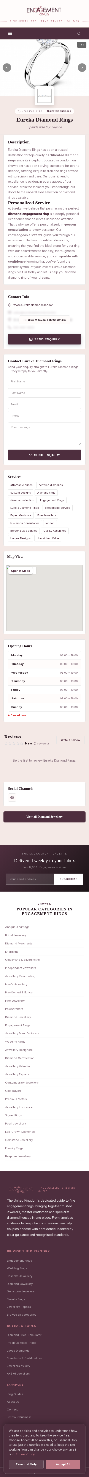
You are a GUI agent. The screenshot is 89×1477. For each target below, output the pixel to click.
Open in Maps (20, 570)
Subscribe (69, 879)
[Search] (79, 33)
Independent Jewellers (20, 968)
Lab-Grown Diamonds (20, 1131)
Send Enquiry (47, 339)
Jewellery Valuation (18, 1066)
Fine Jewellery (46, 515)
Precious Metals (16, 1099)
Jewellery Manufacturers (22, 1033)
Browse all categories (21, 1314)
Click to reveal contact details (47, 320)
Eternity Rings (14, 1148)
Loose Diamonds (18, 1350)
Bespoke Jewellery (18, 1156)
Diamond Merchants (18, 943)
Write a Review (70, 740)
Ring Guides (15, 1394)
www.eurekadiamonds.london (33, 305)
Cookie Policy (24, 1454)
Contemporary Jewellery (21, 1082)
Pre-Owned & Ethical (19, 992)
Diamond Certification (20, 1058)
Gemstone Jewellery (19, 1140)
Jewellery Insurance (19, 1107)
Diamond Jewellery (18, 1017)
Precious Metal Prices (21, 1342)
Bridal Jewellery (16, 935)
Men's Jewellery (16, 984)
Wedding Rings (15, 1041)
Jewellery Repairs (17, 1074)
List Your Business (19, 1417)
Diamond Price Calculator (24, 1335)
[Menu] (10, 33)
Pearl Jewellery (15, 1123)
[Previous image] (7, 67)
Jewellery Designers (19, 1049)
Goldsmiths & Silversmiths (22, 959)
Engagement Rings (52, 500)
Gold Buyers (13, 1090)
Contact (12, 1409)
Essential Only (26, 1464)
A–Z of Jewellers (18, 1373)
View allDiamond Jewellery (44, 816)
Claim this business (59, 110)
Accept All (63, 1464)
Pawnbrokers (14, 1009)
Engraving (12, 951)
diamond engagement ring (28, 214)
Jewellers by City (18, 1366)
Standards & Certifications (25, 1358)
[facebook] (12, 797)
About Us (13, 1401)
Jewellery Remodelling (20, 976)
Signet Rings (13, 1115)
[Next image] (82, 67)
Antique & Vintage (17, 927)
